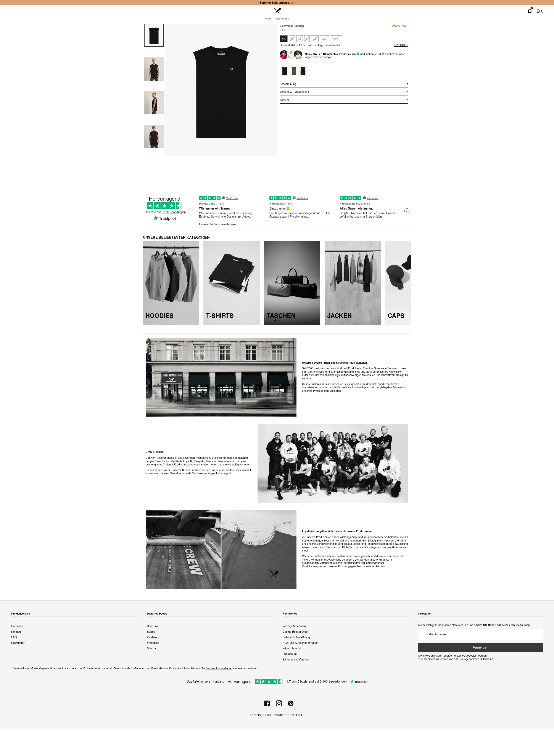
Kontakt (16, 631)
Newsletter (17, 643)
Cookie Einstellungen (296, 631)
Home (268, 18)
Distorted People (292, 715)
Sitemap (152, 648)
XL (315, 39)
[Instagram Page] (279, 702)
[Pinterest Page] (291, 702)
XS (284, 39)
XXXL (336, 39)
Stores (151, 631)
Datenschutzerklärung (296, 637)
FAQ (14, 637)
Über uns (152, 626)
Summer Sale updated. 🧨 (277, 2)
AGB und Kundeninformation (300, 643)
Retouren (17, 626)
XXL (324, 39)
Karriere (152, 637)
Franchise (153, 643)
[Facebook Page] (267, 702)
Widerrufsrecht (292, 648)
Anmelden (480, 647)
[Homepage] (277, 10)
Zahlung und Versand (296, 659)
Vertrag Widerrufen (294, 626)
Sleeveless (281, 18)
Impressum (290, 654)
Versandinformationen (219, 668)
